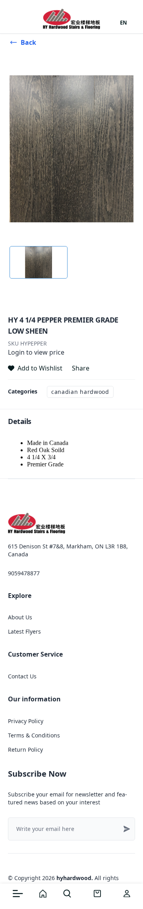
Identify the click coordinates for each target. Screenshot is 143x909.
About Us (20, 617)
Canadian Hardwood (80, 391)
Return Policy (25, 749)
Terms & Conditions (34, 735)
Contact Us (22, 676)
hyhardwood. (74, 878)
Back (28, 42)
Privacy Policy (25, 721)
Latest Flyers (24, 631)
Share (80, 368)
